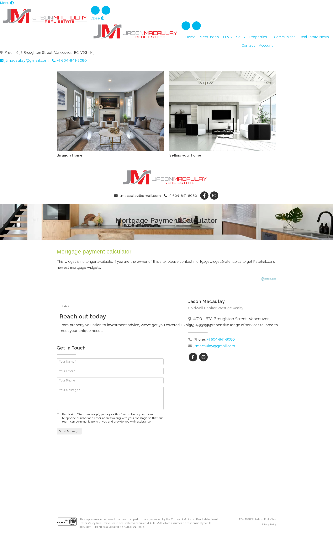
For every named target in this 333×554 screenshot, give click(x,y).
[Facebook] (96, 10)
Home (190, 37)
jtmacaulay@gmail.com (26, 60)
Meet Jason (209, 37)
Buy (226, 37)
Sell (239, 37)
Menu (4, 3)
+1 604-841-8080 (71, 60)
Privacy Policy (269, 524)
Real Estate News (314, 37)
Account (266, 45)
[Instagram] (106, 10)
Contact (248, 45)
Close (95, 18)
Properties (258, 37)
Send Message (69, 431)
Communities (284, 37)
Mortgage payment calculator (94, 251)
